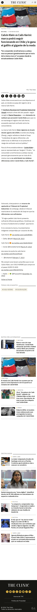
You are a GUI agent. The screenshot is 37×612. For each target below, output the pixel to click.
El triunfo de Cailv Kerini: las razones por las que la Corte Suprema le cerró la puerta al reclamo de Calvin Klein (17, 383)
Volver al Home (6, 279)
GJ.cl (33, 609)
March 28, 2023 (18, 239)
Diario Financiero (15, 115)
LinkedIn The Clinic (23, 591)
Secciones (35, 2)
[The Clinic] (4, 2)
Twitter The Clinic (7, 591)
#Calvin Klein (20, 290)
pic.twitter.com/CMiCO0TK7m (12, 270)
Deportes (20, 390)
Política (15, 501)
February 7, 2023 (18, 258)
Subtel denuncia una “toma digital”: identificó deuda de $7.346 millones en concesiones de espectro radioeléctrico (17, 494)
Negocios (5, 490)
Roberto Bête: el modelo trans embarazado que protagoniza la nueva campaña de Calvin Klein (25, 413)
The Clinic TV (20, 591)
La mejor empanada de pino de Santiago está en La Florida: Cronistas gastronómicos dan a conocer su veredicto (22, 462)
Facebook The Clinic (10, 591)
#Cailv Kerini (7, 290)
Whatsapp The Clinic (17, 591)
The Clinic (32, 90)
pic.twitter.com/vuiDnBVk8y (22, 235)
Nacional (4, 31)
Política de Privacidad (18, 601)
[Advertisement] (18, 182)
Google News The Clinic (30, 591)
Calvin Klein (28, 148)
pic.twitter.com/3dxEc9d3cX (22, 243)
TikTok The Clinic (26, 591)
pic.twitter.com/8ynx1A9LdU (11, 254)
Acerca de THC (18, 596)
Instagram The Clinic (13, 591)
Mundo (20, 407)
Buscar (32, 2)
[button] (2, 95)
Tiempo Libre (16, 456)
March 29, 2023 (26, 247)
